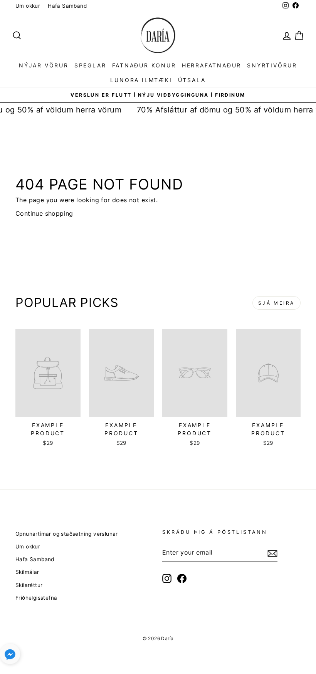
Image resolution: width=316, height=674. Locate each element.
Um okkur (27, 6)
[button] (10, 655)
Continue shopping (44, 213)
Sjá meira (276, 303)
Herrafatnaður (211, 65)
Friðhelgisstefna (36, 598)
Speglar (90, 65)
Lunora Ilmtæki (141, 80)
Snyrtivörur (272, 65)
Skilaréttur (28, 585)
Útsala (192, 80)
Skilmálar (27, 572)
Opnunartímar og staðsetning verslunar (66, 534)
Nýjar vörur (44, 65)
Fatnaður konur (144, 65)
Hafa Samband (67, 6)
